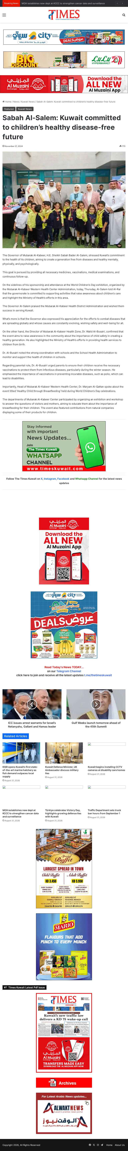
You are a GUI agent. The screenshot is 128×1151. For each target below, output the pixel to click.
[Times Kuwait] (64, 14)
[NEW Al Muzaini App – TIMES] (64, 84)
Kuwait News (28, 101)
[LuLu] (64, 59)
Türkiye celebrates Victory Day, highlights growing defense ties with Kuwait (63, 813)
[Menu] (4, 16)
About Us (120, 1145)
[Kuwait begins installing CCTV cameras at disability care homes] (107, 753)
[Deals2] (64, 624)
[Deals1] (64, 37)
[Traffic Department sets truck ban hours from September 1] (107, 796)
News (16, 101)
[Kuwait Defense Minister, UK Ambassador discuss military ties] (64, 753)
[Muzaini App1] (64, 550)
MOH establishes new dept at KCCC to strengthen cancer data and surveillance (63, 3)
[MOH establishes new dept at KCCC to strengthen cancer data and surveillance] (21, 796)
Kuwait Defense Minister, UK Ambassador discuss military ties (61, 770)
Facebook (63, 478)
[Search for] (124, 16)
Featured (9, 109)
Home (7, 101)
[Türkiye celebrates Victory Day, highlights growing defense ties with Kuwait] (64, 796)
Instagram (50, 478)
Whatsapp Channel (86, 478)
